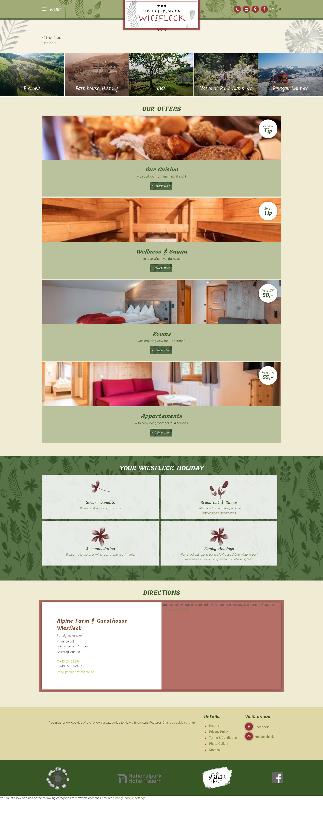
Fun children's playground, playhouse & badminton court (219, 554)
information (162, 185)
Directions (255, 9)
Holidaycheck (264, 737)
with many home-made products (219, 508)
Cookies (215, 749)
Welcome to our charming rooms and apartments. (100, 554)
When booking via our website (100, 508)
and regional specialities (219, 513)
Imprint (214, 726)
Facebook (264, 9)
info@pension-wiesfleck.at (246, 9)
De (272, 9)
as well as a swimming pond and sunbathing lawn (219, 559)
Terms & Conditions (223, 737)
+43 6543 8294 (237, 9)
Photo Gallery (218, 743)
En (279, 9)
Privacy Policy (219, 731)
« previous (49, 42)
